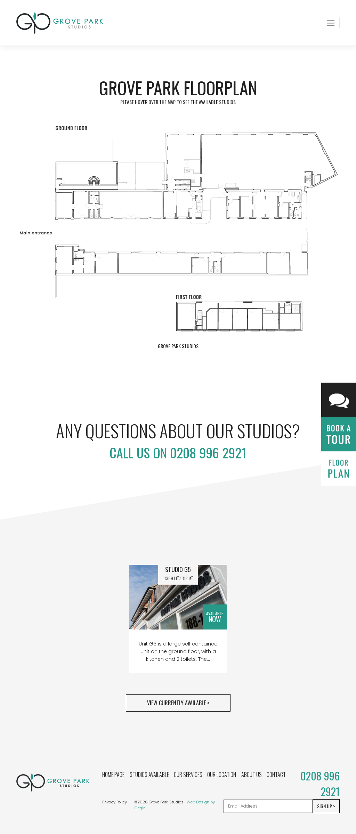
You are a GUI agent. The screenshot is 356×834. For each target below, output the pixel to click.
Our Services (188, 774)
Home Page (113, 774)
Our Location (221, 774)
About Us (251, 774)
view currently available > (178, 703)
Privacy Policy (114, 802)
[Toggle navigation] (331, 23)
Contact (276, 774)
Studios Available (149, 774)
